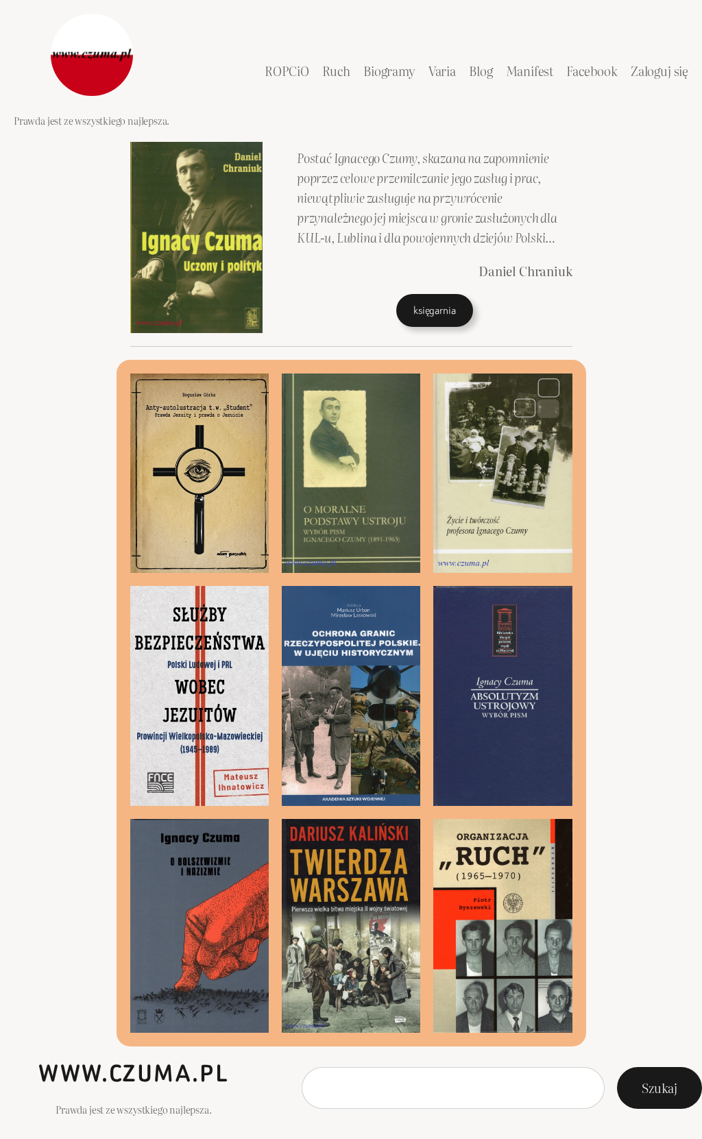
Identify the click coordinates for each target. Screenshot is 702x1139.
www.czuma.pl (133, 1073)
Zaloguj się (659, 71)
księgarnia (434, 310)
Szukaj (659, 1088)
